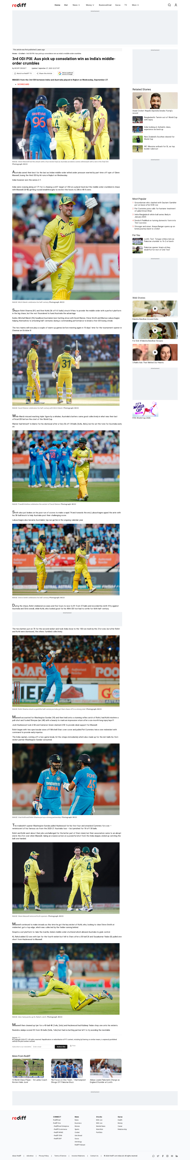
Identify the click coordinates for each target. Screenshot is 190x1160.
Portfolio (99, 1132)
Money (89, 5)
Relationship (122, 1129)
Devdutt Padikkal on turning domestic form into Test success (155, 221)
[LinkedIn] (177, 1156)
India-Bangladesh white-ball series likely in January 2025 (153, 215)
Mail (66, 5)
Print (73, 1046)
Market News (100, 1126)
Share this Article (45, 73)
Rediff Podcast (80, 1145)
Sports (77, 1129)
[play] (155, 308)
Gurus (117, 5)
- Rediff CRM (57, 1135)
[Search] (169, 5)
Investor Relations (78, 1156)
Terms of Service (60, 1156)
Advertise (30, 1156)
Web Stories (138, 297)
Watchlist (99, 1129)
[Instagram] (167, 1156)
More (134, 5)
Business (78, 1123)
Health (120, 1120)
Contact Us (94, 1156)
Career (120, 1126)
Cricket (22, 53)
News (75, 5)
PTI (19, 1038)
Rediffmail (56, 1120)
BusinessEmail (105, 5)
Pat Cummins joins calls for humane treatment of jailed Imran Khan (155, 209)
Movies (77, 1126)
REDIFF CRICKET (20, 68)
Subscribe (61, 1047)
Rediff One (57, 1123)
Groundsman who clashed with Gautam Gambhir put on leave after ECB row (155, 203)
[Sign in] (176, 5)
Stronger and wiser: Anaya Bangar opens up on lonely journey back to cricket (155, 227)
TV (125, 5)
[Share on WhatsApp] (153, 1156)
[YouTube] (172, 1156)
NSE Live (99, 1123)
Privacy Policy (44, 1156)
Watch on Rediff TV (24, 73)
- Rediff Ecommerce (60, 1129)
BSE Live (99, 1120)
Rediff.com (113, 1156)
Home (57, 5)
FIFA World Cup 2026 (141, 418)
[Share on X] (158, 1156)
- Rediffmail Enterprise (61, 1126)
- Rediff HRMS (58, 1132)
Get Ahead (78, 1135)
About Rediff (16, 1156)
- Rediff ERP (57, 1139)
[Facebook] (163, 1156)
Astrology (78, 1142)
